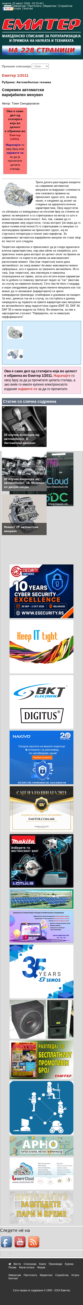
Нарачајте (13, 144)
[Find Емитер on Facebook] (7, 1242)
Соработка (65, 6)
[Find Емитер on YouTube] (20, 1242)
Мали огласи (26, 1267)
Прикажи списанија (17, 66)
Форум (41, 1267)
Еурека (69, 1264)
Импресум (19, 6)
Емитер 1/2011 (15, 75)
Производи (55, 1264)
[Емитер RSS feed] (34, 1242)
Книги (42, 1264)
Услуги (17, 8)
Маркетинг (50, 6)
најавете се (15, 152)
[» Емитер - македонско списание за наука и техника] (41, 29)
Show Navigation (7, 9)
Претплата (35, 6)
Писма (12, 1267)
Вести (17, 1264)
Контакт (28, 8)
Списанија (30, 1264)
